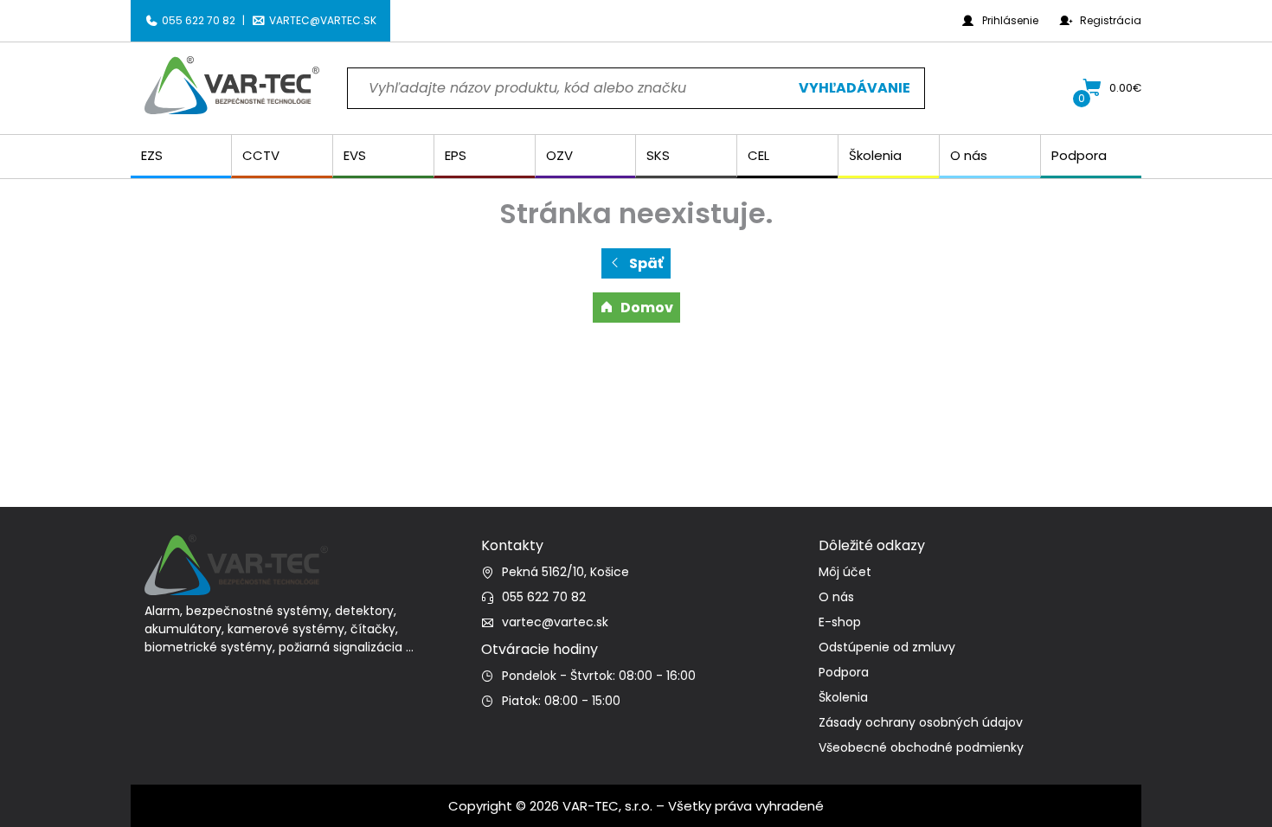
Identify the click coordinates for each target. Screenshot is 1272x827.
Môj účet (845, 571)
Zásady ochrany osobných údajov (921, 722)
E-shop (840, 622)
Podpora (844, 672)
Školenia (843, 697)
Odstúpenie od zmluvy (887, 647)
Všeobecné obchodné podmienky (921, 747)
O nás (836, 597)
